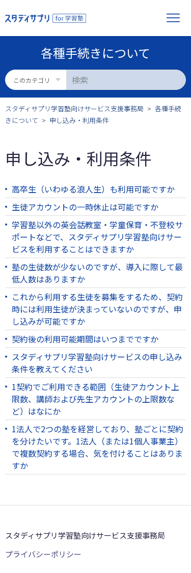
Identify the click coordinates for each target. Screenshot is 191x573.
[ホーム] (45, 18)
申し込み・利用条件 (79, 120)
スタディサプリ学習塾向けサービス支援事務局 (74, 108)
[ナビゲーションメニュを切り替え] (173, 18)
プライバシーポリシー (43, 554)
